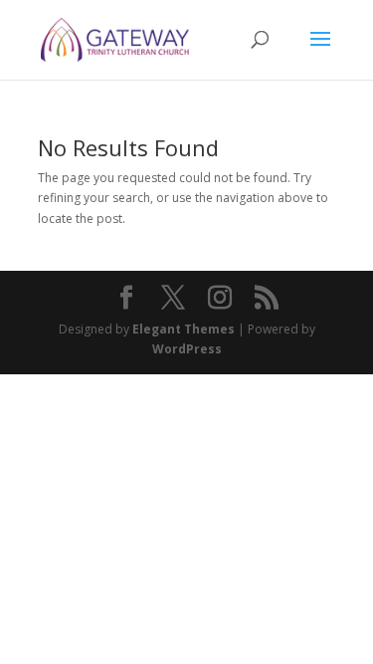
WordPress (187, 348)
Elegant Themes (183, 329)
